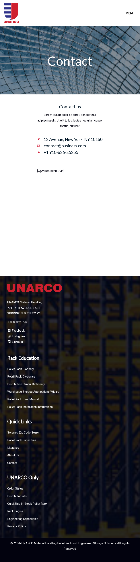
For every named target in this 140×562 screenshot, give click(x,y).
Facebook (18, 330)
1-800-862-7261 (18, 322)
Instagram (18, 336)
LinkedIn (17, 341)
